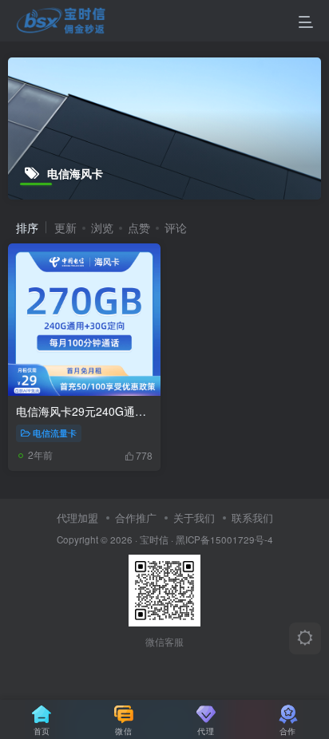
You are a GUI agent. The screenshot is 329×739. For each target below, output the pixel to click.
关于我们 (194, 517)
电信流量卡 (55, 432)
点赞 (139, 227)
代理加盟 (77, 517)
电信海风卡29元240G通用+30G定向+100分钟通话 (141, 411)
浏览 (102, 227)
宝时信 (154, 539)
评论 (175, 227)
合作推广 (136, 517)
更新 (65, 227)
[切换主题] (305, 638)
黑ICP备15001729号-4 (224, 539)
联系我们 (252, 517)
